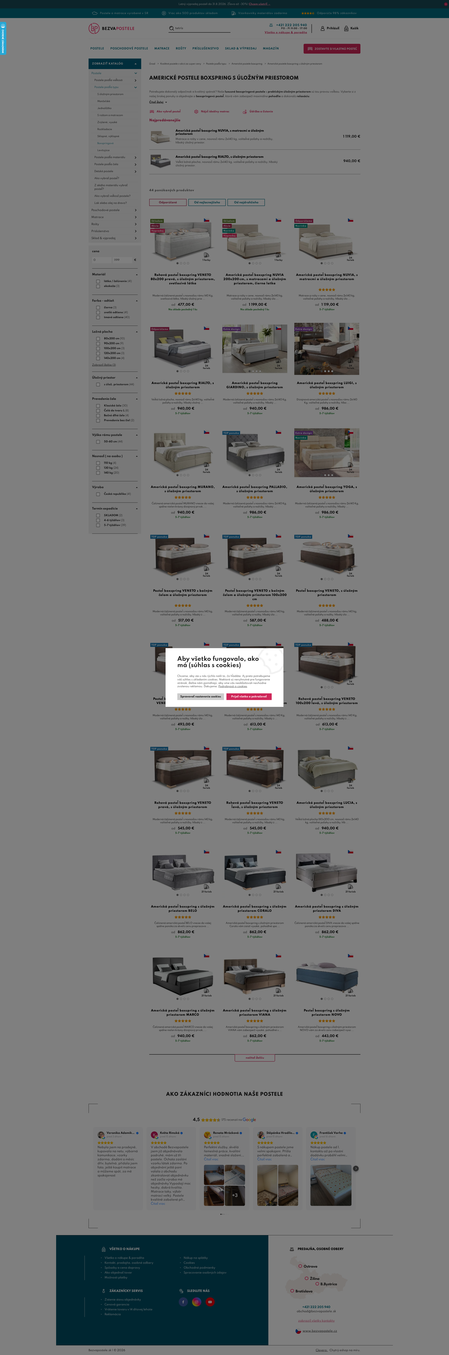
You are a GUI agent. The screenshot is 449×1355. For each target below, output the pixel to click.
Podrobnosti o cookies (232, 686)
